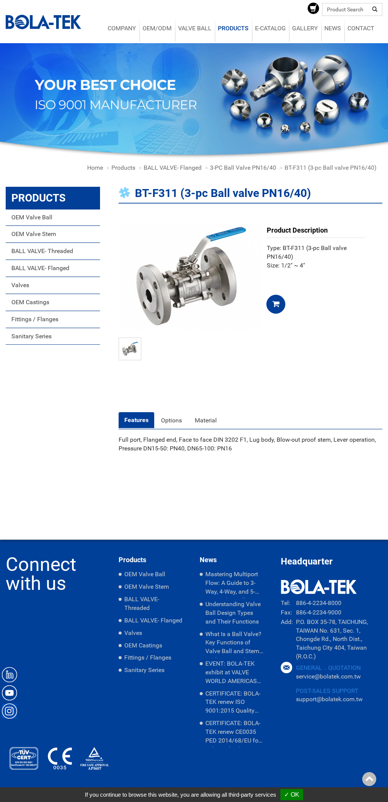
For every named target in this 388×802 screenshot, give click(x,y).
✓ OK (291, 794)
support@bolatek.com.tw (329, 699)
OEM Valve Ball (31, 217)
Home (95, 167)
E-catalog (270, 28)
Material (206, 420)
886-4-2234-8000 (318, 603)
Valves (20, 285)
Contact (360, 28)
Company (122, 28)
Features (136, 420)
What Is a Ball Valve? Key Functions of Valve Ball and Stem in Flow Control (233, 644)
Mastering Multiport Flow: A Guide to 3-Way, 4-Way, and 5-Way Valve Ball (231, 584)
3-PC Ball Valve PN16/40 (243, 167)
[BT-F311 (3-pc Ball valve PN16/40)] (190, 275)
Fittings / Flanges (34, 319)
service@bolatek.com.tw (328, 676)
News (332, 28)
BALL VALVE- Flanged (173, 167)
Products (233, 28)
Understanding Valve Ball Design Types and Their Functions (233, 612)
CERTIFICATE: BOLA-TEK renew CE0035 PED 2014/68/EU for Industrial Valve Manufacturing (232, 733)
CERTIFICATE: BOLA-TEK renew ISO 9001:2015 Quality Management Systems (232, 704)
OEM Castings (30, 302)
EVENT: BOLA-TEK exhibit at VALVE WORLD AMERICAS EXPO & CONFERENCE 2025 (231, 674)
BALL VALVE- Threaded (42, 251)
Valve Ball (194, 28)
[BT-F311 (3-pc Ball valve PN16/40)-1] (130, 348)
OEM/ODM (157, 28)
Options (171, 420)
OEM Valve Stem (33, 234)
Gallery (305, 28)
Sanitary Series (31, 336)
